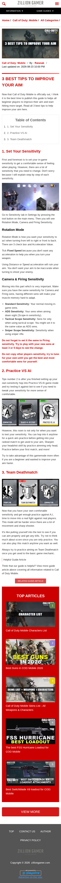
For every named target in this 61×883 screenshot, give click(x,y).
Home (5, 20)
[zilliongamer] (30, 3)
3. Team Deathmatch (19, 139)
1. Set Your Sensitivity (20, 126)
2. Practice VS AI (17, 132)
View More (30, 812)
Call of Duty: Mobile (25, 20)
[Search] (4, 3)
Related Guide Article (30, 581)
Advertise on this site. (31, 877)
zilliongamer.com (40, 862)
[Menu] (57, 3)
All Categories (49, 20)
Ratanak (40, 63)
